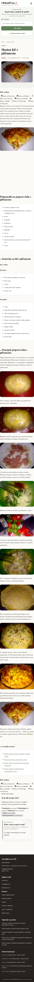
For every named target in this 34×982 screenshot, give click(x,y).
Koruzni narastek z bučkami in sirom (15, 760)
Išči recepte (5, 19)
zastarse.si (5, 880)
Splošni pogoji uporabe (8, 895)
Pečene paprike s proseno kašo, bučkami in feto (15, 928)
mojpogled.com (6, 884)
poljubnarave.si (6, 887)
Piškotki (4, 902)
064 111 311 (5, 871)
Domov (3, 42)
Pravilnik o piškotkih (7, 905)
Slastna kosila (10, 42)
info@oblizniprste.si (7, 869)
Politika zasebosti (6, 898)
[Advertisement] (17, 170)
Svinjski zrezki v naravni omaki (16, 955)
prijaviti (6, 835)
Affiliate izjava (6, 913)
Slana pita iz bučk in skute (18, 971)
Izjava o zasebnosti (7, 909)
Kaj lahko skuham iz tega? (17, 33)
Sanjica (3, 58)
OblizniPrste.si (6, 862)
